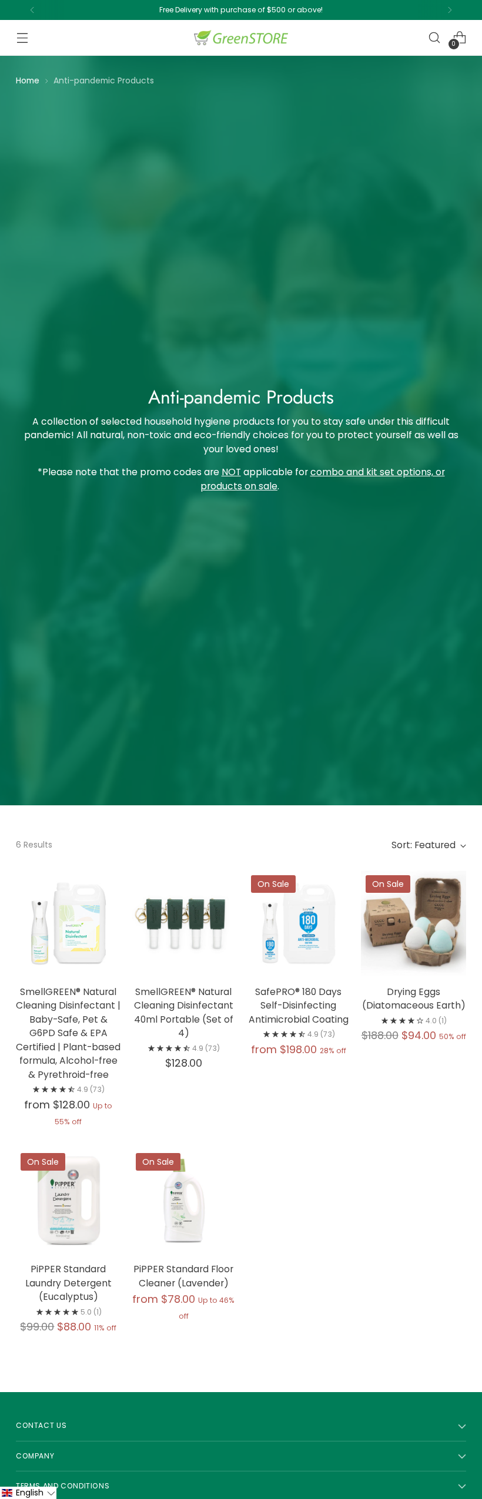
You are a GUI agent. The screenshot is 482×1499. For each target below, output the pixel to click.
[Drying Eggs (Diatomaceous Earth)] (413, 923)
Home (27, 80)
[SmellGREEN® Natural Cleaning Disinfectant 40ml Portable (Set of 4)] (183, 923)
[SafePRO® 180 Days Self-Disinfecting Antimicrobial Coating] (299, 923)
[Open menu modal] (22, 38)
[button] (28, 1493)
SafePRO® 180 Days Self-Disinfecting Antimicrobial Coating (299, 1006)
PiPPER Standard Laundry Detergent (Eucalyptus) (68, 1283)
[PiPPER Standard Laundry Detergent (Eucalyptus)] (68, 1200)
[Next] (450, 10)
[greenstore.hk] (241, 37)
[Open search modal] (435, 38)
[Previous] (32, 10)
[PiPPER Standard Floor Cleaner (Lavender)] (183, 1200)
